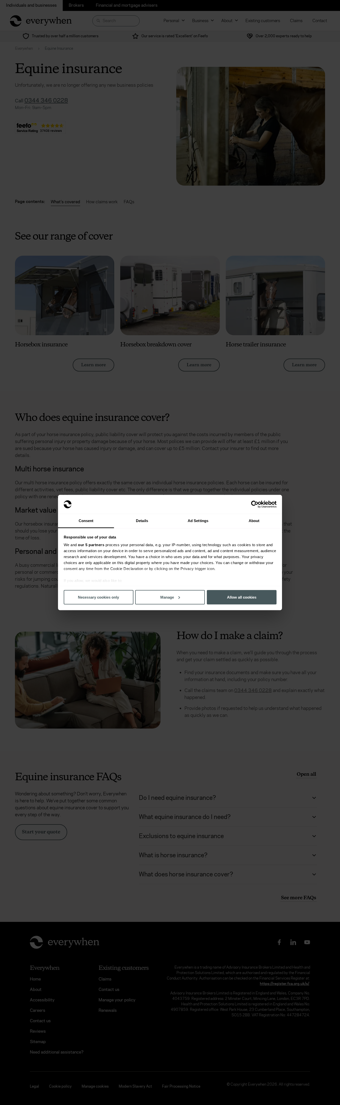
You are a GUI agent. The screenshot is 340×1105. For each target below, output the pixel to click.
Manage (167, 597)
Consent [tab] (86, 521)
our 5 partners (91, 545)
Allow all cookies (241, 597)
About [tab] (254, 521)
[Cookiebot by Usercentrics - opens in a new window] (255, 504)
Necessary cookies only (98, 597)
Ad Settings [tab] (198, 521)
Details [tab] (142, 521)
